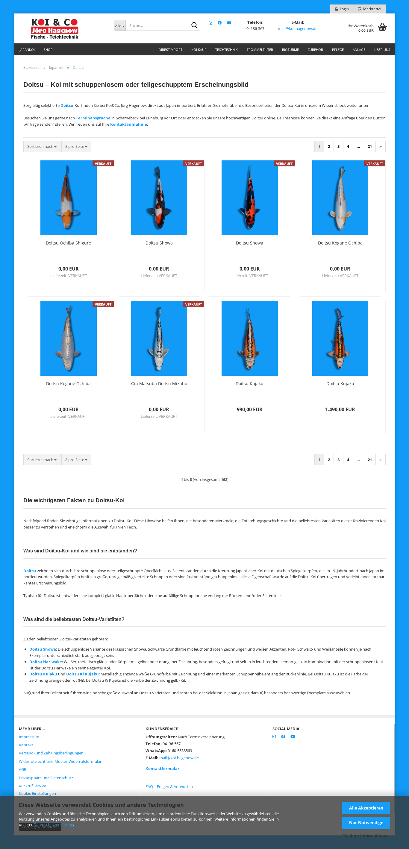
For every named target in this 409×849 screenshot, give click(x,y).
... (358, 146)
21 (370, 146)
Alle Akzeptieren (366, 808)
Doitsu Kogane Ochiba (340, 243)
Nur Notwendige (366, 822)
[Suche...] (194, 25)
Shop (48, 49)
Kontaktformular (162, 768)
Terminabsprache (93, 118)
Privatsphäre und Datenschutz (46, 777)
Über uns (382, 49)
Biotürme (290, 49)
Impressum (29, 736)
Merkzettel (371, 8)
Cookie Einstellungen (37, 793)
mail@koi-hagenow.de (297, 28)
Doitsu (66, 105)
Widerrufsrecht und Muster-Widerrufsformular (60, 761)
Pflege (338, 49)
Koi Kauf (198, 49)
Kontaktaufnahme (128, 124)
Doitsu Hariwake (45, 661)
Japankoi (27, 49)
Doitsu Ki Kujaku (82, 674)
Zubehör (315, 49)
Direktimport (170, 49)
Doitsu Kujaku (249, 383)
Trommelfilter (260, 49)
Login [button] (343, 8)
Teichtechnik (226, 49)
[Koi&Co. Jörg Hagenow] (62, 28)
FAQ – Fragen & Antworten (169, 786)
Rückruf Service (32, 786)
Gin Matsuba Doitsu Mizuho (159, 383)
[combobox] (41, 146)
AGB (22, 769)
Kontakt (26, 745)
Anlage (359, 49)
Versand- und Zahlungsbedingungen (51, 753)
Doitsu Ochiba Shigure (68, 243)
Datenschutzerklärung (53, 824)
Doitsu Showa (159, 243)
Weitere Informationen (366, 836)
